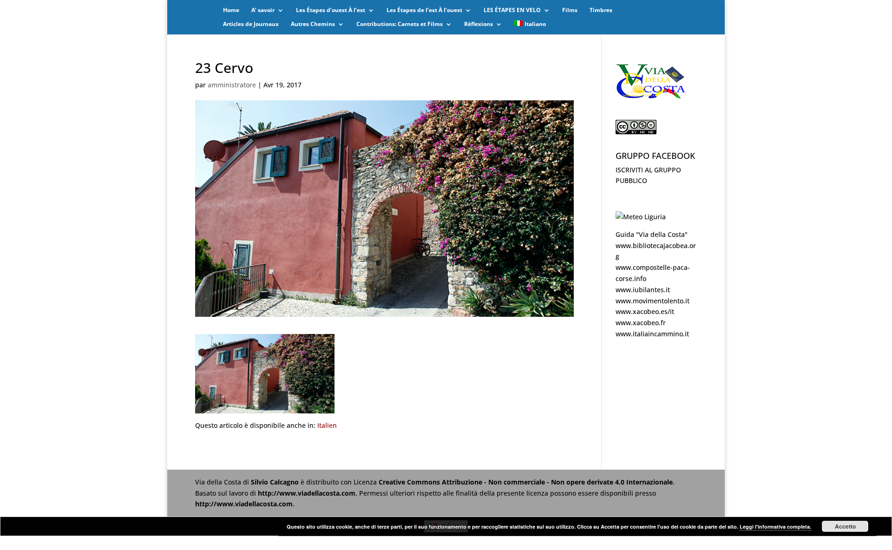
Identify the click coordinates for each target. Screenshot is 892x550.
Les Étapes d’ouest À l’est (330, 10)
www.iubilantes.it (643, 289)
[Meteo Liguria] (641, 216)
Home (231, 10)
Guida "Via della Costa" (652, 234)
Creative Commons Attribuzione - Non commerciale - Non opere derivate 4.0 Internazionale (526, 482)
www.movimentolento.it (652, 300)
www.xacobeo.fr (641, 322)
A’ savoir (263, 10)
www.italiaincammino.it (652, 333)
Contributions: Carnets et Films (399, 24)
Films (569, 10)
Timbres (601, 10)
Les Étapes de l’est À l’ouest (424, 10)
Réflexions (478, 24)
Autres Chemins (313, 24)
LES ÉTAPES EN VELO (512, 10)
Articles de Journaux (251, 24)
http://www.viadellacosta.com (306, 493)
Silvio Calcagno (276, 482)
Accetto (845, 526)
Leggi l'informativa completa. (775, 526)
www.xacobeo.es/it (645, 311)
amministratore (232, 84)
